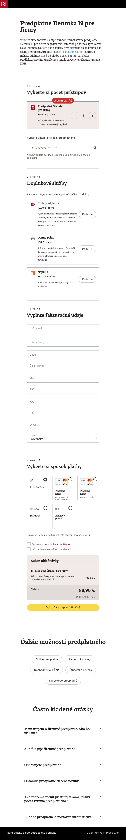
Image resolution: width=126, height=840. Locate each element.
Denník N (4, 4)
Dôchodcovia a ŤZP (46, 670)
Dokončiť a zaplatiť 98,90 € (63, 607)
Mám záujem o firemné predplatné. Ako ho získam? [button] (57, 731)
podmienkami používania (57, 544)
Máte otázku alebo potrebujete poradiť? (31, 832)
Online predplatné (47, 659)
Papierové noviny (79, 659)
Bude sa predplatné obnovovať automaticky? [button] (58, 817)
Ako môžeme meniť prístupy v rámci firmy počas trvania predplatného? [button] (57, 799)
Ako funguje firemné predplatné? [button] (49, 749)
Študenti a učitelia (81, 670)
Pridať (87, 214)
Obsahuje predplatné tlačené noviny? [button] (52, 781)
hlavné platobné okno (69, 52)
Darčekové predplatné (63, 680)
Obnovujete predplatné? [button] (42, 765)
